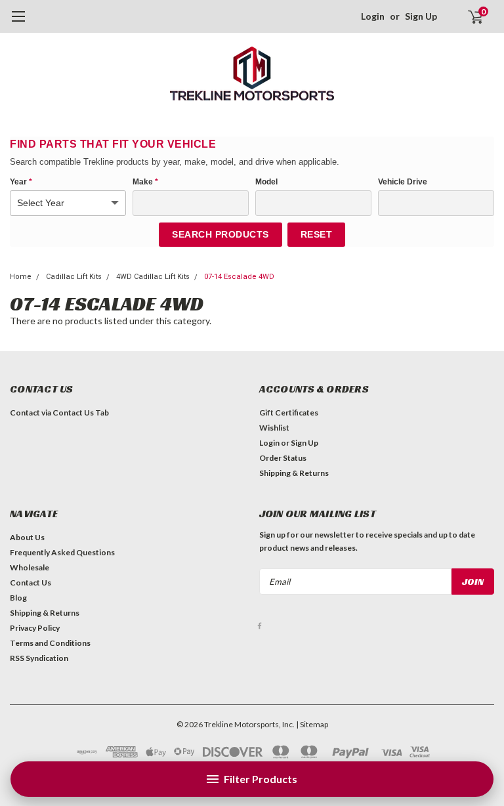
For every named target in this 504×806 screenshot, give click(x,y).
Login (373, 16)
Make (145, 181)
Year (21, 181)
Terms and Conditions (50, 643)
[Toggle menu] (18, 23)
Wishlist (274, 428)
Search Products (220, 234)
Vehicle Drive (402, 181)
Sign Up (421, 16)
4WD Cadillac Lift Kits (153, 276)
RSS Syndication (39, 658)
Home (21, 276)
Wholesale (29, 567)
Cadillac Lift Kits (74, 276)
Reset (317, 234)
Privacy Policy (35, 628)
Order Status (282, 458)
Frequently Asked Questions (62, 552)
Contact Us (30, 582)
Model (266, 181)
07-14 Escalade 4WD (239, 276)
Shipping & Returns (294, 473)
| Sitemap (312, 724)
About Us (27, 537)
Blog (18, 598)
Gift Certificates (288, 412)
